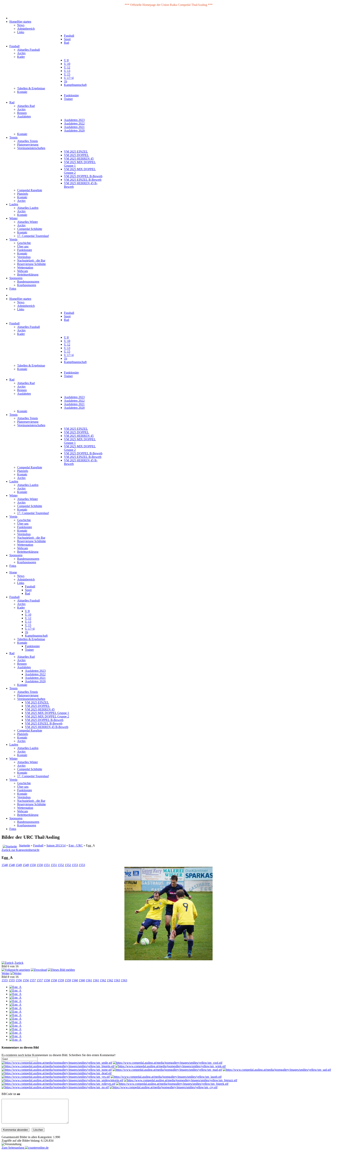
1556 (19, 980)
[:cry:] (163, 1087)
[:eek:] (172, 1083)
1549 (19, 865)
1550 (33, 865)
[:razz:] (180, 1080)
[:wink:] (170, 1066)
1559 (61, 980)
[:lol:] (166, 1076)
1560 (75, 980)
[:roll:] (58, 1083)
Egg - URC (76, 845)
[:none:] (57, 1069)
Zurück (18, 962)
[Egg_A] (15, 987)
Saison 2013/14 (56, 845)
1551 (47, 865)
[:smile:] (57, 1062)
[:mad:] (167, 1069)
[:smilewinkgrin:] (62, 1080)
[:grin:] (58, 1066)
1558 (47, 980)
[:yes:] (56, 1076)
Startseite (24, 845)
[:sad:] (277, 1069)
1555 (5, 980)
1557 (33, 980)
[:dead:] (57, 1073)
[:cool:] (167, 1062)
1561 (89, 980)
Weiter (6, 973)
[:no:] (55, 1087)
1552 (61, 865)
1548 (5, 865)
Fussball (38, 845)
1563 (117, 980)
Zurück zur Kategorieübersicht (20, 850)
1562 (103, 980)
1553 (75, 865)
